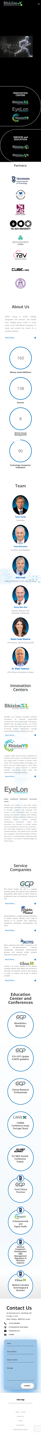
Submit (27, 1386)
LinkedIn (11, 1334)
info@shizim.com (14, 1331)
